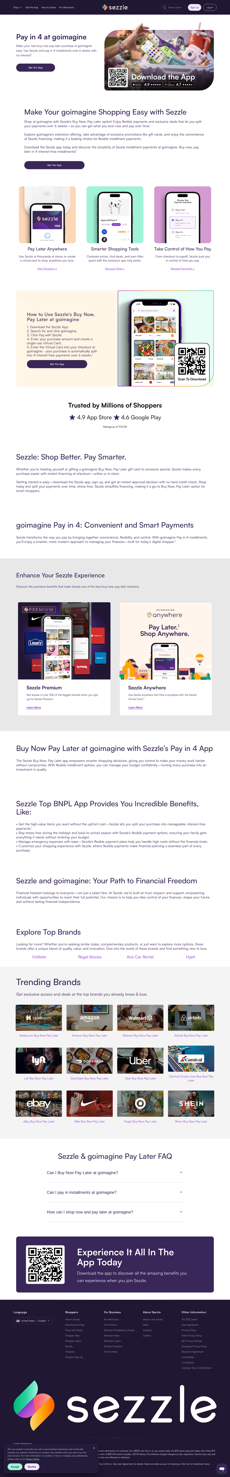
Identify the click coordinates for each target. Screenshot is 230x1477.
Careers (147, 1335)
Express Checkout (113, 1346)
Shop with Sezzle (74, 1330)
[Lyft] (38, 1061)
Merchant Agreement (192, 1351)
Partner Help (110, 1351)
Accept (15, 1466)
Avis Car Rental (140, 956)
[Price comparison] (115, 214)
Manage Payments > (183, 268)
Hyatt (190, 956)
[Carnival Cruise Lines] (191, 1059)
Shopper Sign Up (74, 1357)
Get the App (32, 7)
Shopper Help (72, 1335)
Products (70, 1351)
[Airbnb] (191, 1018)
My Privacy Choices (192, 1340)
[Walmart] (140, 1018)
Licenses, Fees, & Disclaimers (196, 1367)
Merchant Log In (112, 1340)
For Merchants (66, 7)
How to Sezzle (48, 7)
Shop (16, 7)
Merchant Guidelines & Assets (119, 1330)
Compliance (188, 1362)
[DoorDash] (89, 1061)
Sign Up (194, 7)
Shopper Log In (73, 1340)
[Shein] (191, 1104)
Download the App (75, 1324)
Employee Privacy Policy (194, 1346)
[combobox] (176, 7)
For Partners (110, 1324)
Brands (69, 1346)
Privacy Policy (189, 1330)
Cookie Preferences (22, 1443)
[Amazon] (89, 1018)
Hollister (39, 956)
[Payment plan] (182, 214)
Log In (210, 7)
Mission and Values (152, 1319)
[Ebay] (38, 1104)
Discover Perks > (115, 268)
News (146, 1324)
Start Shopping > (47, 268)
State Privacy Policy (192, 1335)
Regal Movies (90, 956)
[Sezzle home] (115, 7)
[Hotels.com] (38, 1018)
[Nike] (89, 1104)
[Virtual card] (47, 214)
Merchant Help (111, 1335)
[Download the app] (115, 1264)
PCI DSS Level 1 (190, 1319)
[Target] (140, 1104)
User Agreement (190, 1324)
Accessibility (188, 1357)
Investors (147, 1330)
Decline (32, 1466)
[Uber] (140, 1061)
